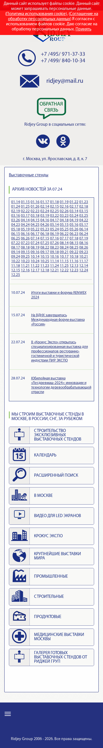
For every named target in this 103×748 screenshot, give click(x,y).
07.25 (44, 243)
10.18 (74, 257)
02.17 (74, 206)
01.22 (74, 202)
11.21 (25, 266)
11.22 (35, 266)
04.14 (25, 220)
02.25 (54, 211)
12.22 (64, 270)
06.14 (83, 229)
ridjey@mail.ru (64, 81)
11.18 (15, 266)
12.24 (83, 270)
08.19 (35, 247)
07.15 (44, 238)
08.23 (54, 247)
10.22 (15, 261)
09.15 (25, 252)
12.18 (44, 270)
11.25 (64, 266)
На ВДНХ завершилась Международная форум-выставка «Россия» (58, 319)
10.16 (54, 257)
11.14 (54, 261)
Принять (83, 29)
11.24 (54, 266)
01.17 (44, 202)
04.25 (35, 225)
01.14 (15, 202)
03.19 (44, 216)
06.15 (15, 234)
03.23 (64, 216)
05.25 (64, 229)
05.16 (74, 225)
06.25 (15, 238)
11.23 (44, 266)
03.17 (25, 216)
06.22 (64, 234)
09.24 (15, 257)
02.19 (15, 211)
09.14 (15, 252)
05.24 (54, 229)
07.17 (64, 238)
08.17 (15, 247)
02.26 (64, 211)
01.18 (54, 202)
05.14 (54, 225)
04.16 (44, 220)
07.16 (54, 238)
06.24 (83, 234)
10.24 (35, 261)
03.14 (74, 211)
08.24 (64, 247)
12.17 (35, 270)
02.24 (44, 211)
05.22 (35, 229)
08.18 (25, 247)
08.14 (64, 243)
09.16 (35, 252)
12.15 (15, 270)
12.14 (83, 266)
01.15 (25, 202)
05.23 (44, 229)
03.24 (74, 216)
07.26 (54, 243)
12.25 (15, 275)
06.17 (35, 234)
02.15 (54, 206)
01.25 (25, 206)
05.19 (25, 229)
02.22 (25, 211)
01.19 (64, 202)
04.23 (15, 225)
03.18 (35, 216)
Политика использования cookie (36, 14)
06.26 (25, 238)
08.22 (44, 247)
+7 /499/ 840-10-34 (63, 61)
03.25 (83, 216)
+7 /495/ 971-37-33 (63, 54)
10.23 (25, 261)
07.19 (83, 238)
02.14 (44, 206)
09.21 (64, 252)
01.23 (83, 202)
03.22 (54, 216)
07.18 (74, 238)
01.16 (35, 202)
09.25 (25, 257)
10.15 (44, 257)
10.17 (64, 257)
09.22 (74, 252)
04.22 (83, 220)
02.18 (83, 206)
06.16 (25, 234)
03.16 (15, 216)
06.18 (44, 234)
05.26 (74, 229)
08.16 (83, 243)
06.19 (54, 234)
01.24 (15, 206)
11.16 (74, 261)
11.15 (64, 261)
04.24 (25, 225)
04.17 (54, 220)
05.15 (64, 225)
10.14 (35, 257)
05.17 (83, 225)
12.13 (74, 266)
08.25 (74, 247)
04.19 (74, 220)
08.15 (74, 243)
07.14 (35, 238)
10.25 (44, 261)
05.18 (15, 229)
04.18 (64, 220)
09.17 (44, 252)
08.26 (83, 247)
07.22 (15, 243)
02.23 (35, 211)
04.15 (35, 220)
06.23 (74, 234)
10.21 (83, 257)
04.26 (44, 225)
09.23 (83, 252)
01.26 (35, 206)
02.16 (64, 206)
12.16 (25, 270)
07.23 (25, 243)
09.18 (54, 252)
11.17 (83, 261)
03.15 (83, 211)
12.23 (74, 270)
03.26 (15, 220)
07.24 (35, 243)
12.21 (54, 270)
